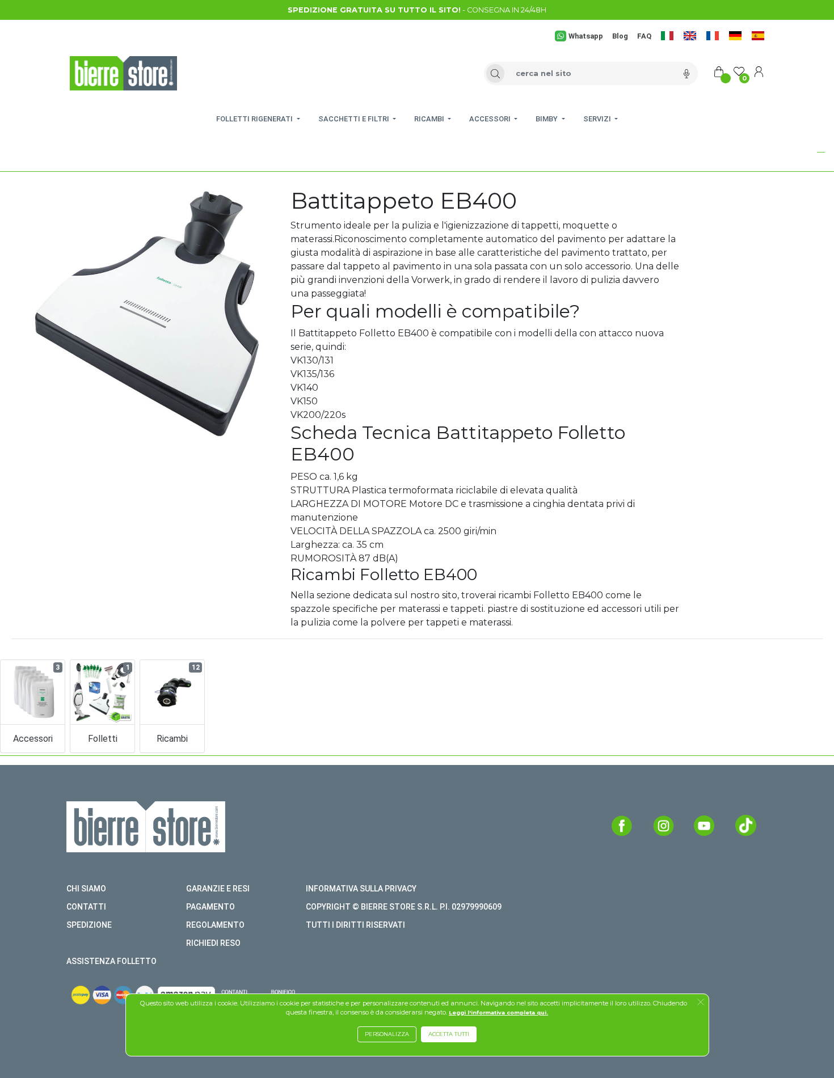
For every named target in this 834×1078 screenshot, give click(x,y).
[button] (791, 152)
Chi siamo (86, 888)
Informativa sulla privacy (361, 888)
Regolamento (215, 924)
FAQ (644, 36)
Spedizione (89, 924)
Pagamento (210, 906)
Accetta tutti (448, 1034)
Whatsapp (585, 36)
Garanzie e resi (218, 888)
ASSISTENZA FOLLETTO (111, 961)
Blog (620, 36)
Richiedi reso (213, 943)
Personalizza (387, 1034)
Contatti (86, 906)
